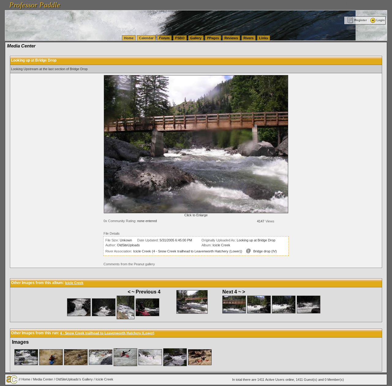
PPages (213, 38)
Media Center (43, 379)
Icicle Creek (221, 245)
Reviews (231, 38)
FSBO (180, 38)
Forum (164, 38)
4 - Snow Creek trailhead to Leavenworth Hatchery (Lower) (107, 333)
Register (360, 20)
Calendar (146, 38)
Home (129, 38)
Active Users (275, 379)
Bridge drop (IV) (265, 251)
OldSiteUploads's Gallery (74, 379)
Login (380, 20)
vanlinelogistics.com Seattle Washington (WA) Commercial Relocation (287, 3)
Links (263, 38)
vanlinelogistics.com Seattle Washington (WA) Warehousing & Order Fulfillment (176, 3)
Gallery (196, 38)
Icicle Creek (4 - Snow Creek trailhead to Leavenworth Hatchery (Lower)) (187, 251)
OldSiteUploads (128, 245)
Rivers (248, 38)
